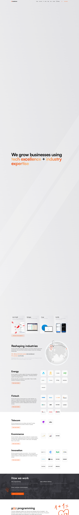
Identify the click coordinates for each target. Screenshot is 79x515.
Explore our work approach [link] (17, 493)
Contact (54, 1)
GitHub (58, 1)
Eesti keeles (66, 1)
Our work (40, 1)
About (45, 1)
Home (37, 1)
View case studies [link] (15, 383)
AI (43, 1)
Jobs (51, 1)
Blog (48, 1)
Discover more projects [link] (17, 335)
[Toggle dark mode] (62, 1)
